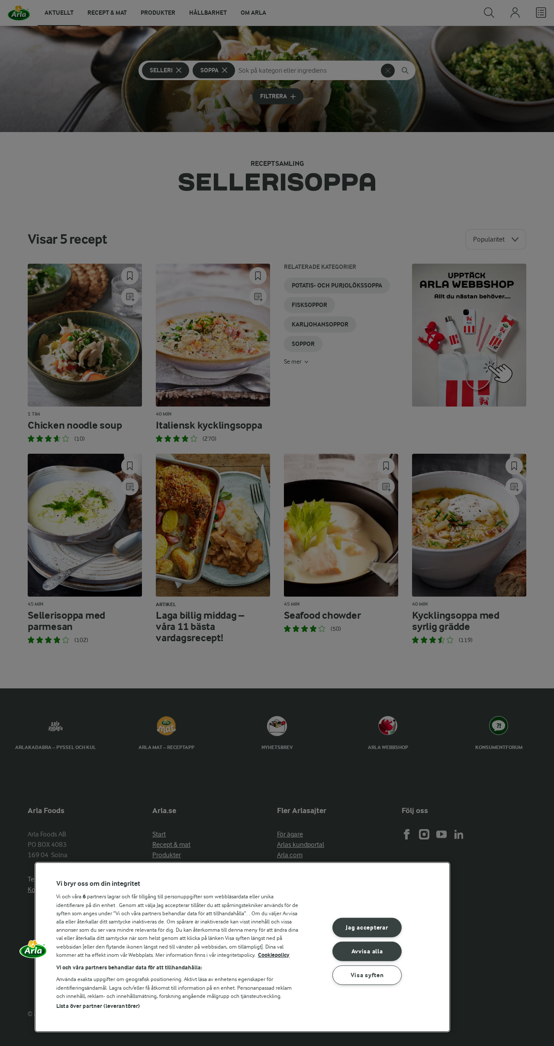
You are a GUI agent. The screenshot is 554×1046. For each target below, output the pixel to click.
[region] (242, 947)
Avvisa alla (367, 951)
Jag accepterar (367, 927)
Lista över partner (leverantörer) (98, 1006)
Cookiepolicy (274, 955)
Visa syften (367, 974)
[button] (33, 952)
